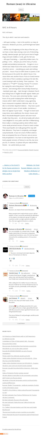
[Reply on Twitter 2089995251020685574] (10, 291)
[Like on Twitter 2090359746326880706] (17, 241)
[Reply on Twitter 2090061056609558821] (10, 223)
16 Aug (30, 298)
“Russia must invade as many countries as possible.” (18, 412)
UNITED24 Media (15, 249)
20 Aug (36, 229)
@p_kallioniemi (25, 273)
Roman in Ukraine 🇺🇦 (16, 229)
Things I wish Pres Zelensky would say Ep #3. (16, 356)
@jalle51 (23, 298)
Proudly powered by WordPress (11, 429)
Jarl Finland (13, 298)
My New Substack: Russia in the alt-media (15, 400)
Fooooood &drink (23, 150)
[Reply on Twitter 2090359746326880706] (10, 241)
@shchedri (28, 229)
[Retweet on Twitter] (8, 203)
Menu (21, 9)
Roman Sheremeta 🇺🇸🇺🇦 (18, 205)
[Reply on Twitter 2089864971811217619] (10, 265)
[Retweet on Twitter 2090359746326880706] (14, 241)
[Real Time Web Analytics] (4, 434)
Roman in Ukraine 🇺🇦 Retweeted (18, 203)
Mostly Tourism (34, 150)
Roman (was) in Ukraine (21, 4)
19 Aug (11, 207)
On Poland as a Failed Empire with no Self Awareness (18, 336)
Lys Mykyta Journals (8, 339)
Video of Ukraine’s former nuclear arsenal (15, 373)
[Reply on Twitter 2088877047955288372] (10, 319)
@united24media (29, 249)
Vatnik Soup (13, 273)
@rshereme (33, 205)
